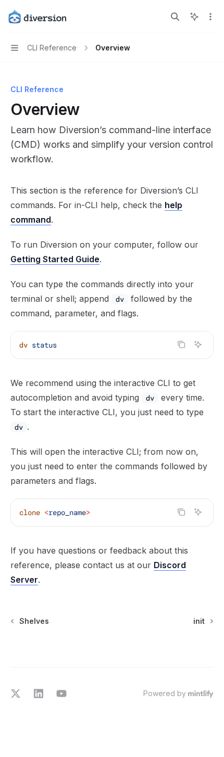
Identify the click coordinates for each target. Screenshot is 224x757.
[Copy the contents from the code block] (181, 344)
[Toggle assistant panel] (194, 16)
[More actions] (210, 16)
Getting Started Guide (54, 259)
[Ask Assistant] (198, 344)
